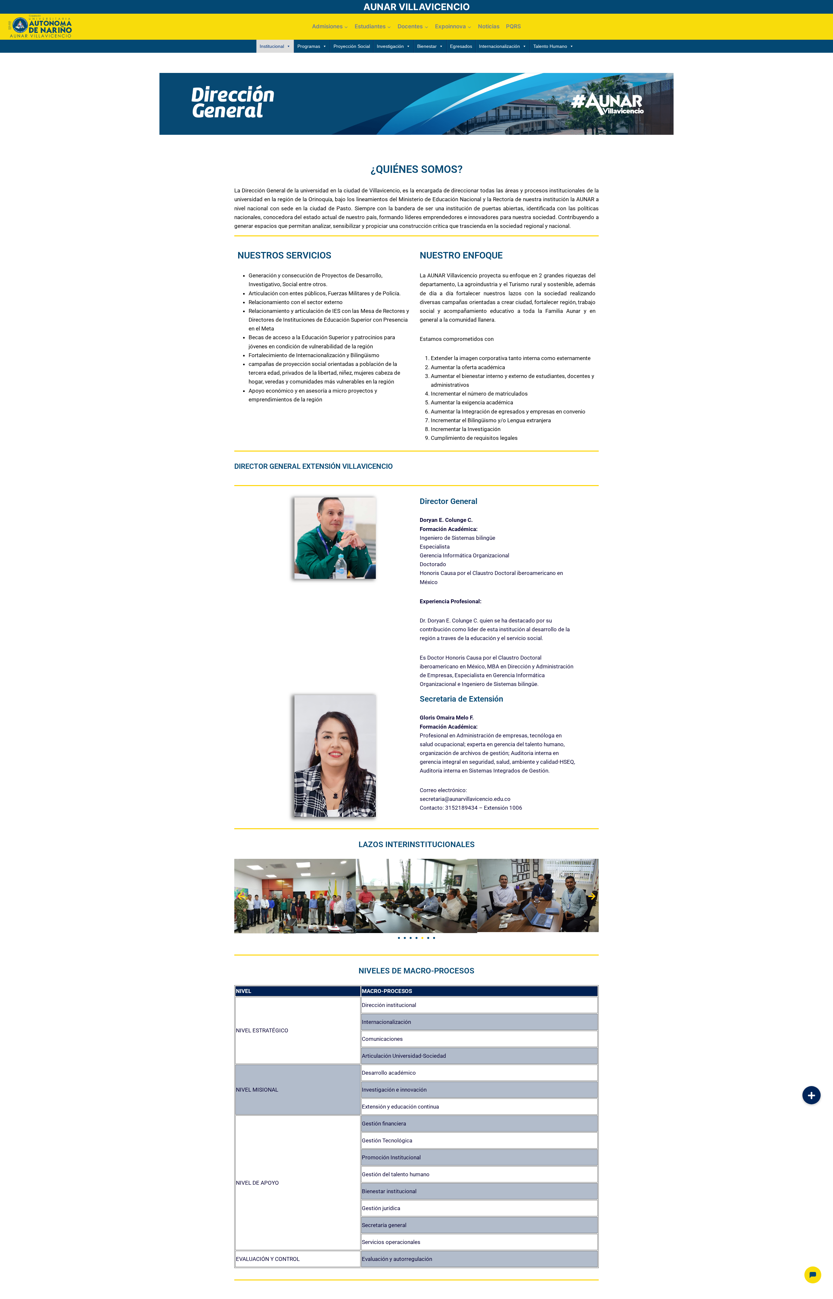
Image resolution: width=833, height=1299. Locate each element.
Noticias (488, 26)
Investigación (390, 46)
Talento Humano (550, 46)
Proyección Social (352, 46)
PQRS (513, 26)
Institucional (272, 46)
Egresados (461, 46)
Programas (308, 46)
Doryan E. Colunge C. (446, 520)
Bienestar (427, 46)
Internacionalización (499, 46)
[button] (241, 896)
